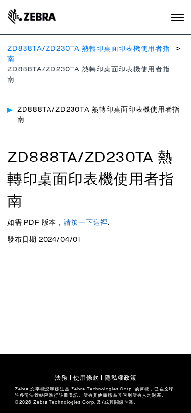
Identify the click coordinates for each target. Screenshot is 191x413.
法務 (61, 378)
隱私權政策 (121, 378)
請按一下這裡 (86, 222)
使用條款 (86, 378)
